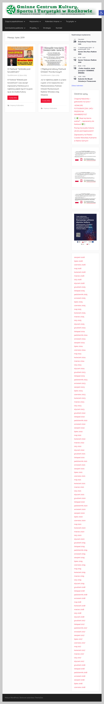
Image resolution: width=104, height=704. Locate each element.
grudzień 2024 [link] (79, 328)
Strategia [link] (47, 28)
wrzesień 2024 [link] (79, 339)
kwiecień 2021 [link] (79, 483)
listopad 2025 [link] (79, 291)
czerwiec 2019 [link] (79, 565)
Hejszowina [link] (34, 21)
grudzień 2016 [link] (79, 665)
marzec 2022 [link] (79, 443)
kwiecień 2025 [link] (79, 313)
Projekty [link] (33, 28)
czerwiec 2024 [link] (79, 350)
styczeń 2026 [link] (79, 283)
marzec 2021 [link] (79, 487)
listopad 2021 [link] (79, 457)
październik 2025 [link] (80, 294)
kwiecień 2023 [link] (79, 398)
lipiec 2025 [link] (78, 302)
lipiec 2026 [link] (78, 261)
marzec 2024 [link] (79, 361)
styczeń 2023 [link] (79, 409)
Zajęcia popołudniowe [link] (14, 21)
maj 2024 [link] (77, 354)
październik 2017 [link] (80, 628)
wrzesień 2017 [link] (79, 632)
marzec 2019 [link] (79, 576)
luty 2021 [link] (77, 491)
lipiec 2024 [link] (78, 346)
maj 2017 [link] (77, 646)
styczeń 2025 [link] (79, 324)
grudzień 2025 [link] (79, 287)
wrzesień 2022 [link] (79, 424)
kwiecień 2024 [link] (79, 357)
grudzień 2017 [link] (79, 620)
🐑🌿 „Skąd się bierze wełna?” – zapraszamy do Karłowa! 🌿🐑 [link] (84, 121)
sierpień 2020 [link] (79, 513)
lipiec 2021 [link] (78, 472)
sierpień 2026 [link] (79, 257)
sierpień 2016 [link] (79, 680)
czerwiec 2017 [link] (79, 643)
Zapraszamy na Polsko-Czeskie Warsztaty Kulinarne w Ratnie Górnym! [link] (85, 138)
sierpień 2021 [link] (79, 469)
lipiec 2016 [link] (78, 683)
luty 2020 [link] (77, 535)
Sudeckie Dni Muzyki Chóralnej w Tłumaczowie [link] (87, 80)
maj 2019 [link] (77, 569)
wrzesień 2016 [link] (79, 676)
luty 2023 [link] (77, 406)
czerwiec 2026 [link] (80, 265)
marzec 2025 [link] (79, 317)
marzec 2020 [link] (79, 532)
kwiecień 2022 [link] (79, 439)
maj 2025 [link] (77, 309)
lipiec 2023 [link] (78, 391)
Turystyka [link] (70, 21)
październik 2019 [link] (80, 550)
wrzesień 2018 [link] (79, 598)
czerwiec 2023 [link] (79, 394)
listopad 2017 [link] (79, 624)
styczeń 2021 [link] (79, 494)
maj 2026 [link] (77, 268)
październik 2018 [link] (80, 595)
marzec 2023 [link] (79, 402)
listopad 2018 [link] (79, 591)
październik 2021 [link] (80, 461)
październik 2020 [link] (80, 506)
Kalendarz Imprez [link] (52, 21)
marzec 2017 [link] (79, 654)
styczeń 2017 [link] (79, 661)
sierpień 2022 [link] (79, 428)
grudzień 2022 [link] (79, 413)
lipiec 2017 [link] (78, 639)
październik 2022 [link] (80, 420)
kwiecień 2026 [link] (80, 272)
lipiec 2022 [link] (78, 431)
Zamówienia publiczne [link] (14, 28)
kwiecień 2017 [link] (79, 650)
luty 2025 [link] (77, 320)
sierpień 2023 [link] (79, 387)
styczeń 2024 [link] (79, 368)
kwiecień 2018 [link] (79, 606)
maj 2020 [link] (77, 524)
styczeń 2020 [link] (79, 539)
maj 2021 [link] (77, 480)
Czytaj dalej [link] (13, 98)
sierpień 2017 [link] (79, 635)
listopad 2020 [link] (79, 502)
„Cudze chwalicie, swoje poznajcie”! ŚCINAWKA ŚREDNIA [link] (86, 70)
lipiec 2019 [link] (78, 561)
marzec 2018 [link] (79, 609)
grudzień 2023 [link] (79, 372)
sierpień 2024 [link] (79, 343)
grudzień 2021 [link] (79, 454)
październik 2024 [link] (80, 335)
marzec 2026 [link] (79, 276)
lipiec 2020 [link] (78, 517)
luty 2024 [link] (77, 365)
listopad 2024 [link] (79, 331)
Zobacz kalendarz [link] (77, 86)
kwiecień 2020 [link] (80, 528)
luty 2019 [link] (77, 580)
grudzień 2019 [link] (79, 543)
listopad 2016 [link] (79, 669)
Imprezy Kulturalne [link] (17, 105)
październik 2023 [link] (80, 380)
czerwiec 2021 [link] (79, 476)
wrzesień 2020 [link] (80, 509)
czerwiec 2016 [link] (79, 687)
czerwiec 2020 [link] (80, 520)
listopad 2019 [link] (79, 546)
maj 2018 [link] (77, 602)
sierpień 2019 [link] (79, 557)
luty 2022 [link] (77, 446)
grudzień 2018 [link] (79, 587)
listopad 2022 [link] (79, 417)
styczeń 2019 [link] (79, 583)
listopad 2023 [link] (79, 376)
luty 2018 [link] (77, 613)
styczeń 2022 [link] (79, 450)
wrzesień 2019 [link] (79, 554)
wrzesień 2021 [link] (79, 465)
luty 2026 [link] (77, 279)
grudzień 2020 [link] (80, 498)
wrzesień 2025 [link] (79, 298)
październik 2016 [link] (80, 672)
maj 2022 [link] (77, 435)
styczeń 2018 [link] (79, 617)
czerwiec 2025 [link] (79, 305)
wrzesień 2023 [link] (79, 383)
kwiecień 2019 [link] (79, 572)
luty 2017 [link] (77, 658)
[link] (101, 12)
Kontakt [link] (59, 28)
